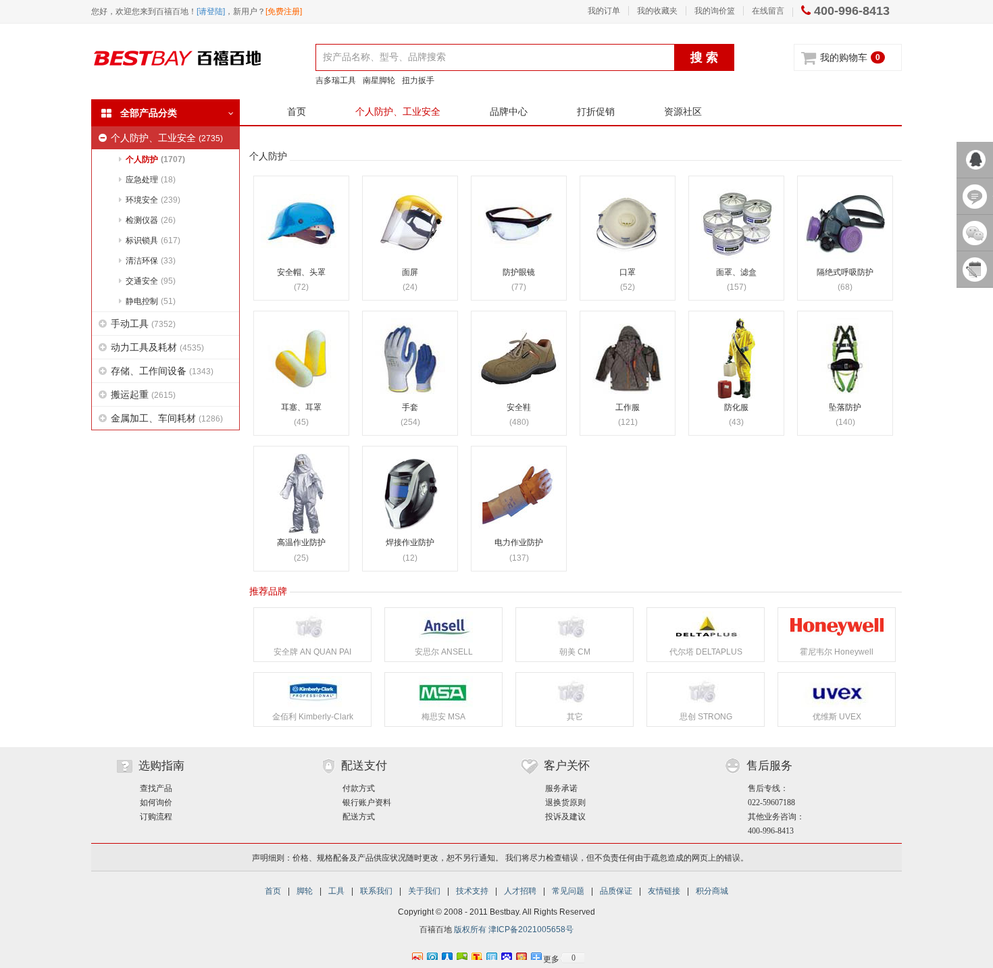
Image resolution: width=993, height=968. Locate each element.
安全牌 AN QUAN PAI (312, 652)
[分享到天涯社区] (491, 954)
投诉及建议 (565, 816)
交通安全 (151, 281)
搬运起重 (143, 394)
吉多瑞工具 (335, 80)
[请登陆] (211, 11)
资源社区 (683, 111)
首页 (296, 111)
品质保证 (616, 891)
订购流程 (156, 816)
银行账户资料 (366, 802)
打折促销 (596, 111)
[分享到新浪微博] (416, 954)
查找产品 (156, 788)
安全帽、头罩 (301, 272)
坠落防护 (845, 407)
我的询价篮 (714, 11)
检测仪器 (151, 220)
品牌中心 (509, 111)
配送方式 (358, 816)
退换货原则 (565, 802)
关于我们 (424, 891)
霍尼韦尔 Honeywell (836, 652)
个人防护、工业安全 (397, 111)
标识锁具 (153, 240)
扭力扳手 (418, 80)
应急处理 (151, 179)
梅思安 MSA (443, 716)
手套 (410, 407)
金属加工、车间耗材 (167, 418)
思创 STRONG (706, 716)
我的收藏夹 (657, 11)
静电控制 (151, 301)
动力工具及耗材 (157, 347)
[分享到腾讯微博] (431, 954)
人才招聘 (520, 891)
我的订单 (604, 11)
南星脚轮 (379, 80)
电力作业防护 (518, 542)
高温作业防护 (301, 542)
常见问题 (568, 891)
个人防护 (155, 159)
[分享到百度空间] (461, 954)
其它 (575, 716)
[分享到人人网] (446, 954)
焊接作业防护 (410, 542)
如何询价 (156, 802)
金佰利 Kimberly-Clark (312, 716)
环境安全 (153, 200)
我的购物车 (843, 57)
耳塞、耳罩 (301, 407)
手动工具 (143, 323)
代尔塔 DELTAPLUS (705, 652)
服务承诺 (561, 788)
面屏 (410, 272)
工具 (336, 891)
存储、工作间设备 (162, 370)
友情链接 (664, 891)
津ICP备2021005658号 (531, 929)
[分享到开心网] (520, 954)
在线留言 (768, 11)
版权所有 (470, 929)
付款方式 (358, 788)
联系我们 (376, 891)
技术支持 (472, 891)
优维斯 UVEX (837, 716)
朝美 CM (574, 652)
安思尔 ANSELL (444, 652)
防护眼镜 (519, 272)
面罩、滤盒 (736, 272)
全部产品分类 (148, 112)
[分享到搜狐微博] (476, 954)
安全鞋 (519, 407)
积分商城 (712, 891)
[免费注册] (283, 11)
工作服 (627, 407)
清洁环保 (151, 260)
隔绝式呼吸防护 (845, 272)
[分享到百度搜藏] (506, 954)
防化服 (736, 407)
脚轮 (305, 891)
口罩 (627, 272)
